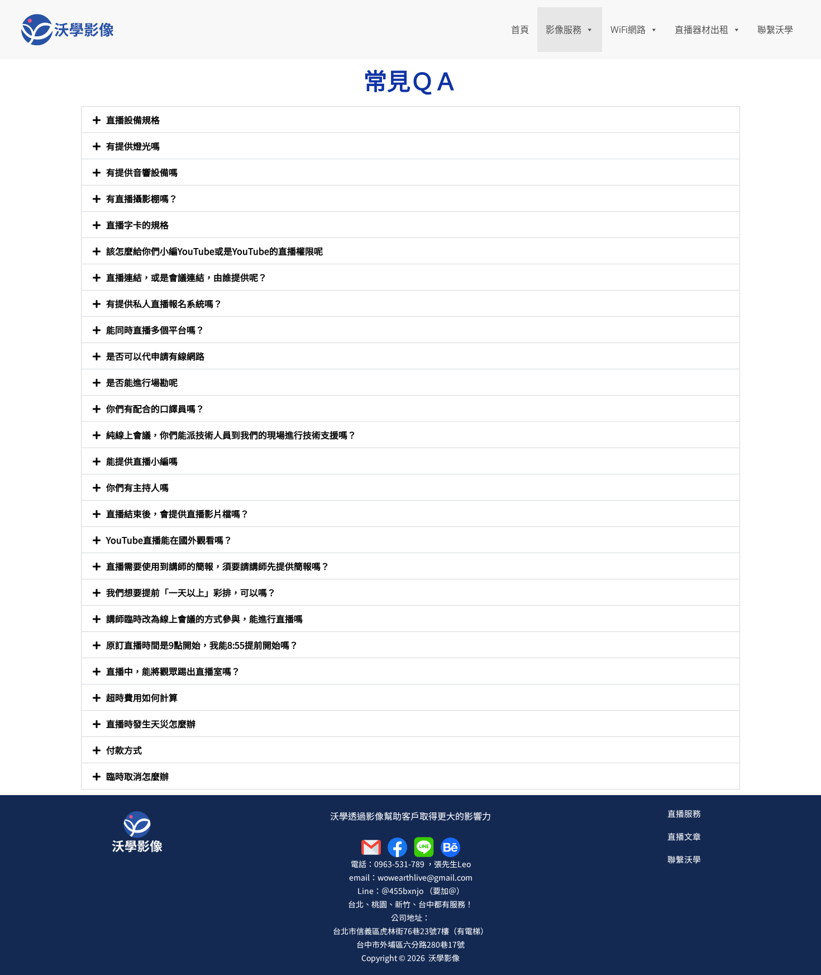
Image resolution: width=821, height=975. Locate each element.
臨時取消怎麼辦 (137, 776)
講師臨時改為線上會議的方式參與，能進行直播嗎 (204, 618)
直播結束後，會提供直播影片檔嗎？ (177, 513)
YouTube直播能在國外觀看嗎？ (169, 539)
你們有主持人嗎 (137, 487)
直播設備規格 (133, 119)
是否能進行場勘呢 (142, 382)
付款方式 (124, 750)
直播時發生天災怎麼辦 (150, 723)
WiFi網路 (628, 29)
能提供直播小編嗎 (142, 461)
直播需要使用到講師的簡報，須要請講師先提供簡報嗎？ (218, 566)
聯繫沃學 (775, 29)
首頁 (520, 29)
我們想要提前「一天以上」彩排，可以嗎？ (191, 592)
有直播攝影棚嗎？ (142, 198)
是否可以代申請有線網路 (155, 356)
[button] (410, 119)
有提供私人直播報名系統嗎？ (164, 303)
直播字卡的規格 (137, 224)
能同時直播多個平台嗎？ (155, 329)
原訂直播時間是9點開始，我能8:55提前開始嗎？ (202, 644)
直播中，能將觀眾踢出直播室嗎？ (173, 671)
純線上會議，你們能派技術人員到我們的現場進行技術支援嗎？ (231, 434)
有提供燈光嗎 (133, 146)
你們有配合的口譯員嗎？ (155, 408)
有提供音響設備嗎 (142, 172)
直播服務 (684, 813)
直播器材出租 (701, 29)
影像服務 (563, 29)
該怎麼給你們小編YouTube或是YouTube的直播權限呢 (214, 251)
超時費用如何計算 (142, 697)
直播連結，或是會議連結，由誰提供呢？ (186, 277)
